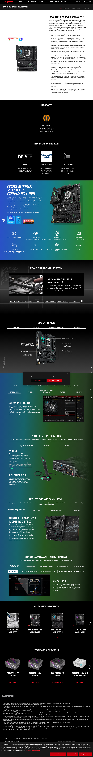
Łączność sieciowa (87, 380)
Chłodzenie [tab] (78, 392)
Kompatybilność (87, 387)
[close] (68, 374)
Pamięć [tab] (62, 392)
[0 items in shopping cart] (90, 2)
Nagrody (73, 8)
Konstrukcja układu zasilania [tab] (46, 391)
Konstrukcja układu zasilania (85, 375)
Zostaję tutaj (38, 380)
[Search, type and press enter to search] (84, 2)
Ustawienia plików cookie (58, 754)
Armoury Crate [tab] (78, 567)
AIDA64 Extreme (87, 394)
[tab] (17, 326)
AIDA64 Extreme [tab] (62, 567)
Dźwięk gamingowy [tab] (46, 567)
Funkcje (60, 8)
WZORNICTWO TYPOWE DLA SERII (85, 385)
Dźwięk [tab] (66, 446)
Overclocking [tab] (14, 392)
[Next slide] (89, 622)
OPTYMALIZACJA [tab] (30, 567)
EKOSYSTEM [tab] (76, 511)
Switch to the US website (54, 380)
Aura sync (88, 386)
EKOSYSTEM (88, 388)
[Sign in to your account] (87, 2)
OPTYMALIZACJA (87, 392)
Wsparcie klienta (86, 8)
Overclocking (88, 373)
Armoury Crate (87, 395)
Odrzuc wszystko (72, 754)
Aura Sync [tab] (36, 511)
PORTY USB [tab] (46, 446)
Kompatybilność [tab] (56, 511)
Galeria (78, 8)
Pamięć (89, 376)
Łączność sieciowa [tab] (26, 446)
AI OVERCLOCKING (35, 237)
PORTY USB (88, 381)
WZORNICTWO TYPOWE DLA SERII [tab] (16, 510)
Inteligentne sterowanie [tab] (14, 566)
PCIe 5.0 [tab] (30, 392)
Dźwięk (89, 382)
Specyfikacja (67, 8)
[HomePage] (6, 738)
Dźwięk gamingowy (87, 393)
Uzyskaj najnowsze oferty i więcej (66, 741)
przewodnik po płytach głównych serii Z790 (29, 212)
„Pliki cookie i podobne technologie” (33, 750)
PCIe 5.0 (88, 374)
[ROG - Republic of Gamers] (8, 2)
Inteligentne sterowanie (86, 391)
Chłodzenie (88, 377)
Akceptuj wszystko (85, 754)
